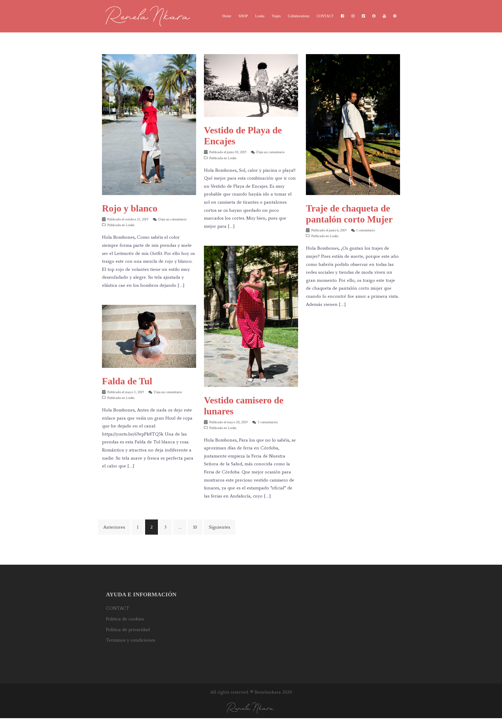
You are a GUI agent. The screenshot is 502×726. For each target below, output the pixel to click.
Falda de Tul (127, 381)
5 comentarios (268, 422)
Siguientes (219, 527)
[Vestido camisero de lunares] (251, 316)
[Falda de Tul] (149, 336)
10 (195, 527)
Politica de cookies (125, 619)
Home (226, 16)
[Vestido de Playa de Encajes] (251, 85)
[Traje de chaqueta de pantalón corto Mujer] (353, 124)
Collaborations (298, 16)
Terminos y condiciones (130, 640)
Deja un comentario (172, 219)
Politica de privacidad (128, 629)
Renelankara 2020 (273, 692)
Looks (259, 16)
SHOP (243, 16)
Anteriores (114, 527)
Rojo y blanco (129, 208)
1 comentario (365, 230)
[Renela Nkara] (149, 16)
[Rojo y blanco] (149, 124)
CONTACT (325, 16)
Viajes (276, 16)
